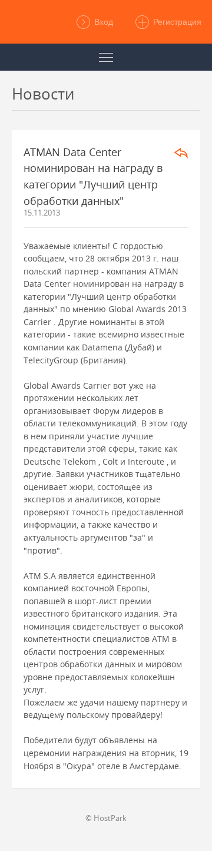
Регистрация (176, 22)
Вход (102, 22)
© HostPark (106, 818)
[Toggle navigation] (106, 57)
